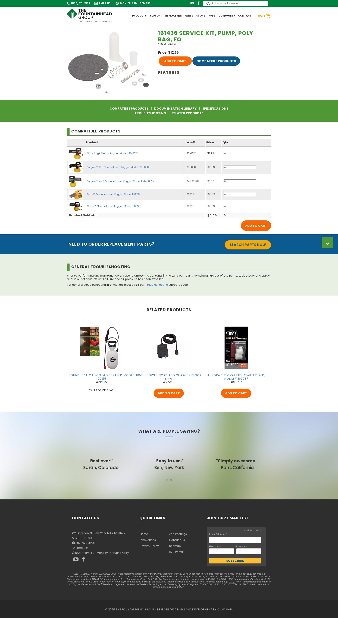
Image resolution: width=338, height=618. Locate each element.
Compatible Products (216, 61)
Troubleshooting (150, 113)
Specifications (215, 108)
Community (226, 15)
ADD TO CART (175, 61)
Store (200, 15)
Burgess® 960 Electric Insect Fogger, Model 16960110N (118, 167)
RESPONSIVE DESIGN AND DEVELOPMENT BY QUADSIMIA (195, 609)
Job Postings (178, 534)
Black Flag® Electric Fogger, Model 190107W (112, 153)
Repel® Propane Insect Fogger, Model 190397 (113, 194)
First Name (215, 546)
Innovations (148, 540)
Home (144, 534)
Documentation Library (175, 108)
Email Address (218, 534)
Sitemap (175, 546)
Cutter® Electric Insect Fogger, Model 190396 (113, 206)
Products (139, 15)
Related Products (188, 113)
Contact (245, 15)
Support (156, 15)
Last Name (242, 546)
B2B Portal (176, 552)
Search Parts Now (248, 245)
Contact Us (177, 540)
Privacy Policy (149, 546)
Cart (262, 15)
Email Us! (105, 3)
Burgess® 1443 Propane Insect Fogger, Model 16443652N (120, 181)
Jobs (211, 15)
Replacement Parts (179, 15)
